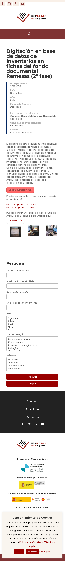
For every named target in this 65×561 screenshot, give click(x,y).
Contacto (32, 401)
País (8, 313)
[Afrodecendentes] (32, 342)
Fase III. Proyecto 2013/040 (21, 207)
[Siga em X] (16, 3)
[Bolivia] (32, 321)
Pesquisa (15, 263)
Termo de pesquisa (18, 270)
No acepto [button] (32, 552)
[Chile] (32, 327)
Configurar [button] (46, 551)
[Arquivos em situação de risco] (32, 345)
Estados (11, 354)
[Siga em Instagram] (9, 3)
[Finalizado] (32, 362)
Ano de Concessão (17, 292)
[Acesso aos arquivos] (32, 339)
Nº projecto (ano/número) (21, 302)
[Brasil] (32, 324)
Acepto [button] (19, 552)
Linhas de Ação (15, 334)
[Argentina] (32, 318)
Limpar (32, 383)
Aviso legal (33, 409)
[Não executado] (32, 365)
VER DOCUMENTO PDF (20, 190)
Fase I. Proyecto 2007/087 (21, 204)
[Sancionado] (32, 368)
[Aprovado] (32, 359)
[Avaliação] (32, 348)
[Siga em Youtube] (22, 3)
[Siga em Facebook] (2, 3)
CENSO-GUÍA (15, 220)
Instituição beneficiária (20, 281)
